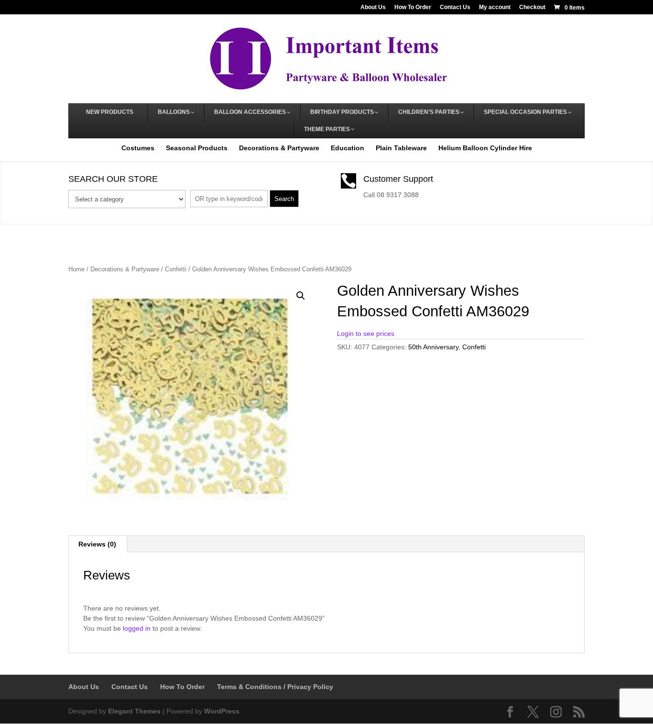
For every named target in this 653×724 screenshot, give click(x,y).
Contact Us (455, 7)
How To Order (412, 7)
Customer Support (398, 179)
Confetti (175, 269)
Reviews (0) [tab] (97, 544)
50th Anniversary (433, 347)
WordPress (221, 711)
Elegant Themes (134, 711)
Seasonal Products (197, 148)
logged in (137, 628)
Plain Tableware (401, 148)
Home (76, 269)
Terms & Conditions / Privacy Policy (275, 687)
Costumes (137, 148)
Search (284, 198)
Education (347, 148)
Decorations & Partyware (279, 148)
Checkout (532, 7)
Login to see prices (365, 333)
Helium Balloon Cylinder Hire (485, 148)
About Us (373, 7)
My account (495, 7)
